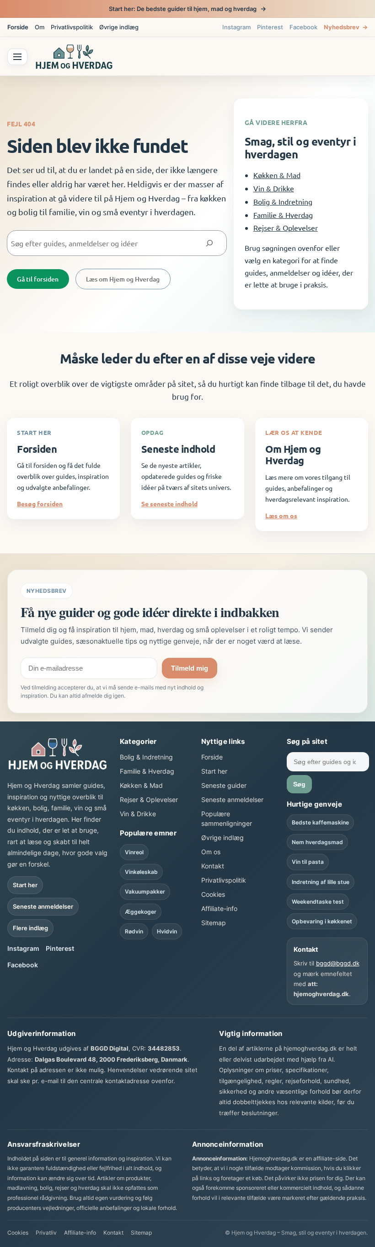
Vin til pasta (308, 861)
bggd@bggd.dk (337, 963)
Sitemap (213, 923)
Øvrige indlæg (119, 27)
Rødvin (134, 931)
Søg (299, 784)
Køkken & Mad (276, 174)
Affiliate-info (219, 908)
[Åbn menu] (17, 57)
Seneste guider (223, 785)
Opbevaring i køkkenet (322, 921)
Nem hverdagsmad (317, 842)
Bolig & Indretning (282, 201)
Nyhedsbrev (346, 27)
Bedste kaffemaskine (320, 822)
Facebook (303, 27)
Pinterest (270, 27)
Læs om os (281, 515)
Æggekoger (140, 911)
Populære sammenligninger (226, 818)
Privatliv (46, 1232)
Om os (210, 852)
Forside (17, 27)
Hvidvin (167, 931)
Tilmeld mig (189, 668)
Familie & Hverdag (283, 214)
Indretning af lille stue (320, 881)
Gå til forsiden (38, 279)
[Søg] (209, 243)
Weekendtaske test (318, 901)
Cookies (213, 894)
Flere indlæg (30, 928)
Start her (25, 885)
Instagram (236, 27)
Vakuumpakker (145, 891)
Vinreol (134, 852)
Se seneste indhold (169, 503)
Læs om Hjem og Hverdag (123, 279)
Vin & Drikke (273, 188)
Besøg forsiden (40, 503)
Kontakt (212, 866)
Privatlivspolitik (72, 27)
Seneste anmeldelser (43, 906)
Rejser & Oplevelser (285, 227)
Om (39, 27)
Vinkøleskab (141, 871)
